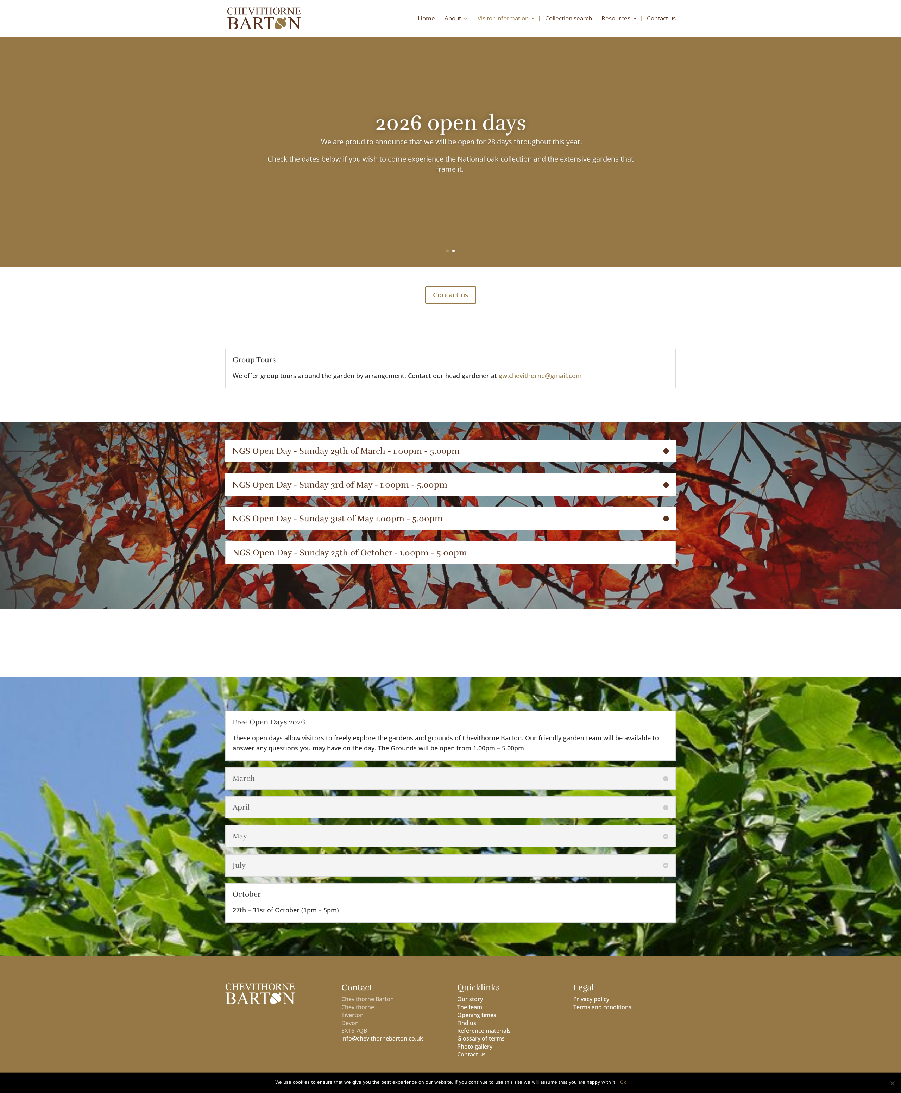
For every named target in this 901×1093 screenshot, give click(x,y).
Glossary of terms (481, 1038)
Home (426, 19)
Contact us (661, 19)
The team (469, 1007)
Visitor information (503, 19)
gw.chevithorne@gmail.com (540, 375)
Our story (470, 999)
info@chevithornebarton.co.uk (382, 1038)
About (453, 19)
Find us (466, 1023)
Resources (615, 19)
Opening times (476, 1015)
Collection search (568, 19)
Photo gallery (474, 1046)
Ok (623, 1082)
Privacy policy (591, 999)
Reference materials (484, 1031)
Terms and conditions (602, 1007)
